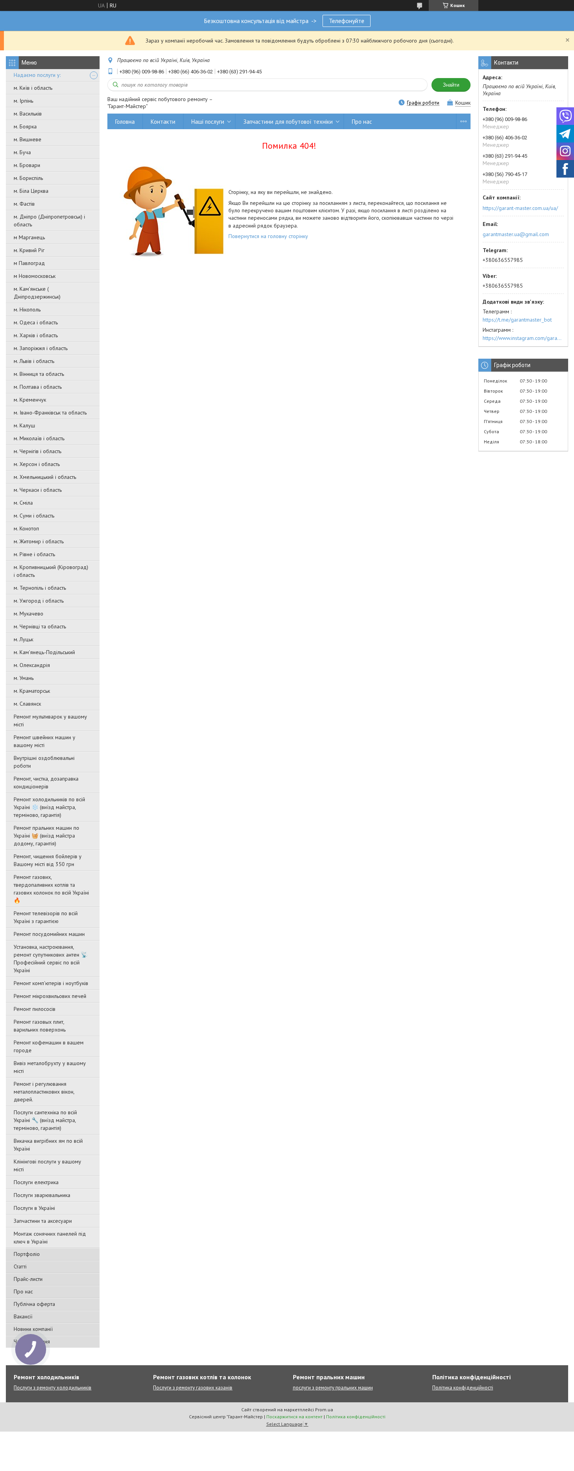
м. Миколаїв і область (39, 438)
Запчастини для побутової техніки (288, 122)
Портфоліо (27, 1254)
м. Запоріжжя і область (41, 348)
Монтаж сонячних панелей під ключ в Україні (50, 1237)
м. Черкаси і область (38, 489)
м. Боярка (25, 126)
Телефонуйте (346, 21)
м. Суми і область (34, 515)
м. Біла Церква (31, 190)
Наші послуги (207, 122)
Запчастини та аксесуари (43, 1220)
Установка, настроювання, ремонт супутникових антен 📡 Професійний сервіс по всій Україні (50, 958)
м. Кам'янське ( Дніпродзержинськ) (37, 292)
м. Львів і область (34, 361)
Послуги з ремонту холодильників (52, 1387)
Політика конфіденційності (462, 1387)
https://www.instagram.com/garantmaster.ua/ (523, 338)
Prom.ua (324, 1409)
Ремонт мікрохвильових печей (50, 996)
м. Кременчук (30, 399)
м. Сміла (23, 502)
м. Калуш (24, 425)
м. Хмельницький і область (45, 476)
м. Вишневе (27, 139)
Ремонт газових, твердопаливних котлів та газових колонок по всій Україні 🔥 (51, 888)
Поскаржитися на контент (294, 1416)
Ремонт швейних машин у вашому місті (44, 741)
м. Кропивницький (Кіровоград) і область (51, 571)
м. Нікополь (27, 309)
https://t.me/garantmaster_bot (517, 319)
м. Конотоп (26, 528)
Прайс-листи (28, 1278)
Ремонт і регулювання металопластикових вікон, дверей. (44, 1091)
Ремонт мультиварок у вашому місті (50, 720)
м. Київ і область (33, 87)
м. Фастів (24, 203)
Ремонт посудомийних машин (49, 933)
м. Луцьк (23, 639)
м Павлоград (29, 263)
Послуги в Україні (34, 1207)
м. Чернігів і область (37, 451)
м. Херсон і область (37, 464)
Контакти (163, 122)
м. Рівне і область (34, 554)
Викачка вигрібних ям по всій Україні (48, 1144)
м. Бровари (27, 165)
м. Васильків (28, 113)
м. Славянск (27, 703)
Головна (125, 122)
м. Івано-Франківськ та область (50, 412)
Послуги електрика (36, 1182)
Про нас (23, 1291)
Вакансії (23, 1316)
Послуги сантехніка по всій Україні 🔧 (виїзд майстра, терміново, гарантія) (45, 1120)
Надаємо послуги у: (37, 74)
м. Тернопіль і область (40, 587)
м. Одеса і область (36, 322)
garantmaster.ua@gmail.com (516, 234)
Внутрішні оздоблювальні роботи (44, 761)
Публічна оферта (34, 1303)
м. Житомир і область (39, 541)
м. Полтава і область (38, 386)
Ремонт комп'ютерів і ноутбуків (51, 983)
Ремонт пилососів (34, 1008)
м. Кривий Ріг (29, 250)
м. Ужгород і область (39, 600)
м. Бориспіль (28, 177)
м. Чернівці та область (40, 626)
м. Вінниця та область (39, 373)
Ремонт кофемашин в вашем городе (49, 1046)
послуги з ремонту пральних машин (333, 1387)
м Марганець (29, 237)
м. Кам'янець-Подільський (44, 652)
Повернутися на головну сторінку (268, 236)
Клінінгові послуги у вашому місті (47, 1165)
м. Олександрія (32, 665)
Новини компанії (33, 1328)
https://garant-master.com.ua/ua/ (520, 208)
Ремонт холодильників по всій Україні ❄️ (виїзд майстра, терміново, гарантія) (49, 807)
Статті (20, 1266)
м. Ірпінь (23, 100)
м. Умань (24, 677)
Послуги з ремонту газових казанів (192, 1387)
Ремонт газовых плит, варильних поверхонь (40, 1025)
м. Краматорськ (32, 690)
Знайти (451, 85)
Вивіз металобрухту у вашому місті (50, 1067)
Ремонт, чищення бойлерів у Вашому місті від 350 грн (48, 860)
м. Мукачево (28, 613)
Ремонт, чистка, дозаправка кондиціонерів (46, 782)
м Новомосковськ (34, 275)
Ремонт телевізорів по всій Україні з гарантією (46, 917)
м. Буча (22, 152)
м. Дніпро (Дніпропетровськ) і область (49, 220)
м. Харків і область (36, 335)
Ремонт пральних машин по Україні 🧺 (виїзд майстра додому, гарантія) (46, 835)
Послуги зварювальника (42, 1195)
